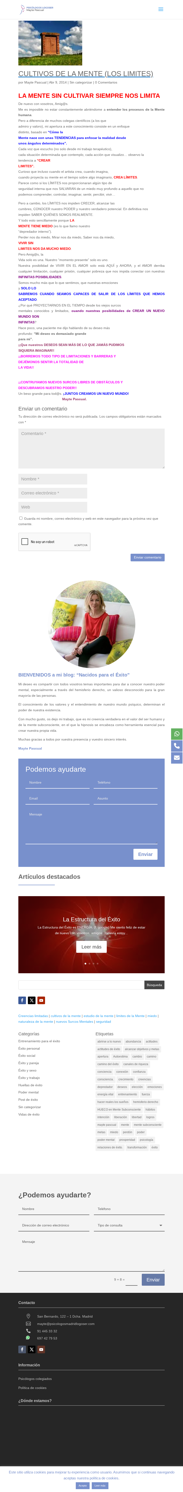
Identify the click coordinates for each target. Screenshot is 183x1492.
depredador (105, 1087)
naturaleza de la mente (35, 1021)
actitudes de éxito (108, 1049)
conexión (122, 1071)
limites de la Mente (130, 1016)
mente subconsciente (148, 1124)
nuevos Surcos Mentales (74, 1021)
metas (101, 1132)
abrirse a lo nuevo (109, 1041)
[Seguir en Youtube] (41, 1000)
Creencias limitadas (33, 1016)
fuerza (146, 1094)
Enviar (145, 854)
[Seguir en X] (32, 1000)
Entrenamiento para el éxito (39, 1041)
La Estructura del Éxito (91, 919)
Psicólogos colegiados (35, 1379)
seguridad (103, 1021)
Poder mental (28, 1092)
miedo (152, 1016)
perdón (127, 1132)
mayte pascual (106, 1124)
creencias (144, 1079)
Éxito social (26, 1055)
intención (103, 1117)
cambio (137, 1056)
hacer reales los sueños (112, 1102)
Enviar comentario (147, 557)
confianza (139, 1071)
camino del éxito (108, 1064)
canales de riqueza (135, 1064)
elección (137, 1087)
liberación (120, 1117)
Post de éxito (28, 1100)
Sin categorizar (81, 82)
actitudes (152, 1041)
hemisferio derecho (145, 1102)
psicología (146, 1139)
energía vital (105, 1094)
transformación (137, 1147)
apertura (102, 1056)
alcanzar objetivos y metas (142, 1049)
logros (150, 1117)
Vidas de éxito (29, 1114)
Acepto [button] (83, 1485)
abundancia (133, 1041)
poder (141, 1132)
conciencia (104, 1071)
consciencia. (105, 1079)
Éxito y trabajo (29, 1078)
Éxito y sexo (27, 1070)
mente (125, 1124)
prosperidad (127, 1139)
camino (151, 1056)
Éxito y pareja (28, 1063)
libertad (137, 1117)
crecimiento (125, 1079)
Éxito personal (29, 1048)
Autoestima (120, 1056)
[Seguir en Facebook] (22, 1000)
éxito (155, 1147)
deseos (122, 1087)
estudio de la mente (98, 1016)
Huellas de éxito (30, 1085)
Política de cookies (32, 1388)
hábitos (150, 1109)
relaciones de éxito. (110, 1147)
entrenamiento (127, 1094)
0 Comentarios (106, 82)
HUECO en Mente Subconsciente (119, 1109)
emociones (154, 1087)
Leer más (91, 946)
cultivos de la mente (66, 1016)
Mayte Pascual (35, 82)
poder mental (106, 1139)
